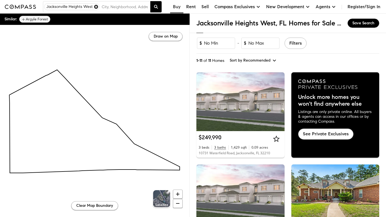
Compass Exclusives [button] (234, 6)
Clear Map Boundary (94, 205)
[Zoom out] (178, 203)
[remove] (96, 7)
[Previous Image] (203, 101)
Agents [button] (323, 6)
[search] (156, 6)
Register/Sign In (364, 6)
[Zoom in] (178, 194)
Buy (177, 6)
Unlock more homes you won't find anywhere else (330, 100)
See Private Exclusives (326, 133)
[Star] (276, 138)
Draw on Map (166, 36)
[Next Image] (277, 101)
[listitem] (34, 19)
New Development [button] (285, 6)
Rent (191, 6)
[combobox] (124, 6)
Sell (205, 6)
